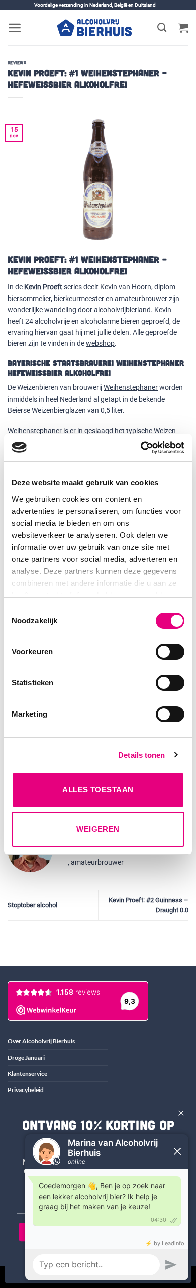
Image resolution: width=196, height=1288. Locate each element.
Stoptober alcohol (32, 905)
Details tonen (141, 755)
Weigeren (98, 829)
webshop (100, 343)
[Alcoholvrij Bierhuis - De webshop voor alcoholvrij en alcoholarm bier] (94, 27)
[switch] (170, 652)
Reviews (17, 62)
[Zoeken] (161, 27)
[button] (15, 27)
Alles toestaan (97, 789)
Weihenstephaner (131, 387)
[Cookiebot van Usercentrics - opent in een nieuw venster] (140, 447)
